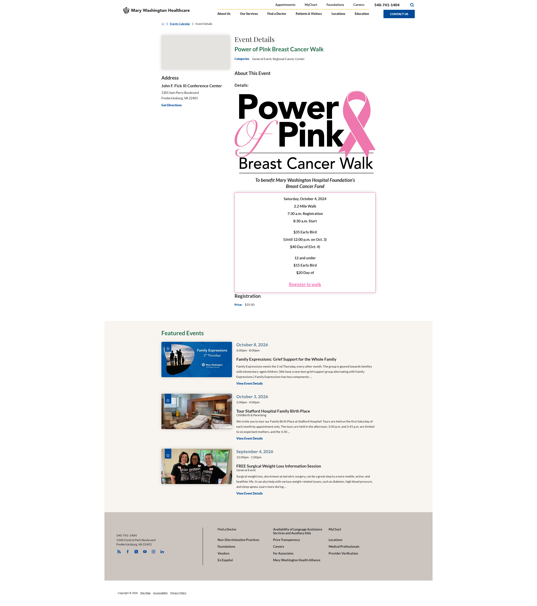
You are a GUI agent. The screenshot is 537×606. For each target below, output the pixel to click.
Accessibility (160, 593)
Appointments (285, 5)
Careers (358, 5)
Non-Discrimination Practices (238, 540)
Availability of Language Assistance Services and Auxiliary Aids (297, 531)
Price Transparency (286, 540)
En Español (225, 560)
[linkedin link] (162, 551)
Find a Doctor (276, 14)
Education (362, 14)
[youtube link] (144, 551)
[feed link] (119, 551)
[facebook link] (127, 551)
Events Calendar (180, 24)
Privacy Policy (178, 593)
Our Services (249, 14)
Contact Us (399, 14)
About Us (223, 14)
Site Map (145, 593)
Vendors (223, 553)
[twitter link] (136, 551)
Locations (338, 14)
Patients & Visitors (309, 14)
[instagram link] (153, 551)
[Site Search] (412, 5)
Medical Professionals (344, 546)
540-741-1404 (387, 5)
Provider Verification (343, 553)
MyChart (311, 5)
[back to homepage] (162, 23)
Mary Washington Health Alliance (296, 560)
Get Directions (171, 105)
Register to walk (305, 284)
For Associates (283, 553)
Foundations (335, 5)
